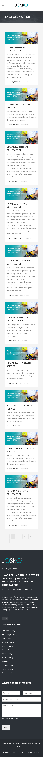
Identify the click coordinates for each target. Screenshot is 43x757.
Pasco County (7, 654)
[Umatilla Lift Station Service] (21, 353)
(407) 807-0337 (11, 569)
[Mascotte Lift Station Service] (21, 438)
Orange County (7, 646)
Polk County (6, 661)
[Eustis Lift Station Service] (21, 94)
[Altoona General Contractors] (21, 481)
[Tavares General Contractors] (21, 194)
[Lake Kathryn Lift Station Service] (21, 308)
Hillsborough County (9, 634)
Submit (6, 727)
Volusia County (7, 673)
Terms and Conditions (29, 753)
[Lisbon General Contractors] (21, 38)
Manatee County (8, 642)
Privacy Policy (10, 753)
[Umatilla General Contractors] (21, 137)
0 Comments (24, 82)
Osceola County (8, 650)
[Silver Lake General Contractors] (21, 251)
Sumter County (7, 669)
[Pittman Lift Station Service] (21, 396)
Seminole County (8, 665)
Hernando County (8, 631)
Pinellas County (7, 657)
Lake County (6, 638)
